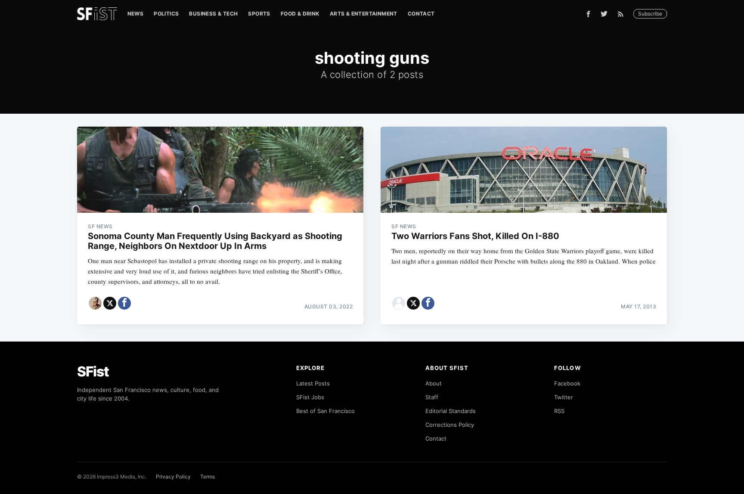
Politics (166, 13)
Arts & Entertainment (363, 13)
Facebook (567, 383)
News (135, 13)
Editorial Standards (450, 410)
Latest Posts (313, 383)
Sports (259, 13)
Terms (207, 476)
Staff (431, 397)
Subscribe (650, 13)
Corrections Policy (449, 424)
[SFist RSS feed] (622, 14)
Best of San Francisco (325, 410)
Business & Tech (213, 13)
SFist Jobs (310, 397)
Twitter (563, 397)
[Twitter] (604, 14)
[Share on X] (109, 303)
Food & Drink (300, 13)
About (433, 383)
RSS (559, 410)
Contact (421, 13)
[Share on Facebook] (124, 303)
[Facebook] (588, 14)
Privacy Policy (173, 476)
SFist (93, 371)
